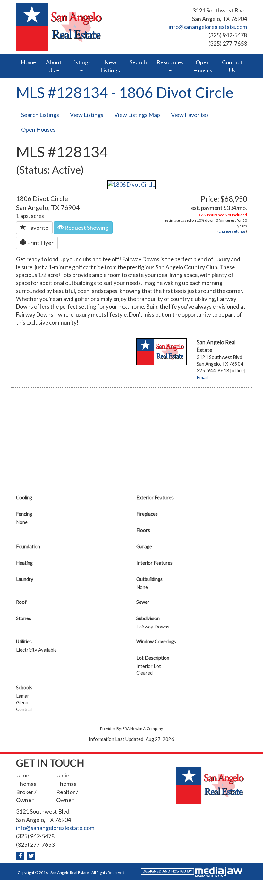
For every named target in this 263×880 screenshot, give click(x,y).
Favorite (37, 227)
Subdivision (148, 618)
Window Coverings (156, 641)
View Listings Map (137, 114)
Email (202, 377)
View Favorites (190, 114)
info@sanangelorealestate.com (208, 26)
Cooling (24, 497)
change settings (232, 231)
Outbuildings (149, 579)
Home (28, 62)
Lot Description (152, 657)
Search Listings (40, 114)
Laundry (24, 579)
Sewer (142, 602)
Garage (144, 546)
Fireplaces (147, 514)
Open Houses (202, 66)
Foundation (28, 546)
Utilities (24, 641)
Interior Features (154, 563)
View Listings (86, 114)
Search (138, 62)
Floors (143, 530)
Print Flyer (40, 242)
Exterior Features (155, 497)
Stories (23, 618)
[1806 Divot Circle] (131, 184)
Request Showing (86, 227)
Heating (24, 563)
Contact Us (232, 66)
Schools (24, 687)
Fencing (24, 514)
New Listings (110, 66)
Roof (21, 602)
